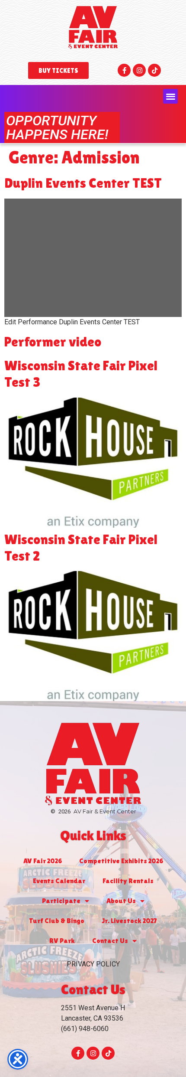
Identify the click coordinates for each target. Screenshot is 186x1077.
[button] (170, 96)
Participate (61, 901)
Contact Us (110, 941)
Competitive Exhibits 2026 (121, 861)
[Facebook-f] (124, 70)
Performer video (52, 341)
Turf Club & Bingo (56, 921)
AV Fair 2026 (42, 861)
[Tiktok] (154, 70)
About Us (121, 901)
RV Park (62, 941)
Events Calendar (59, 881)
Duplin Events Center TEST (83, 183)
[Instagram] (139, 70)
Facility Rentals (128, 881)
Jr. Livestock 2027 (129, 921)
